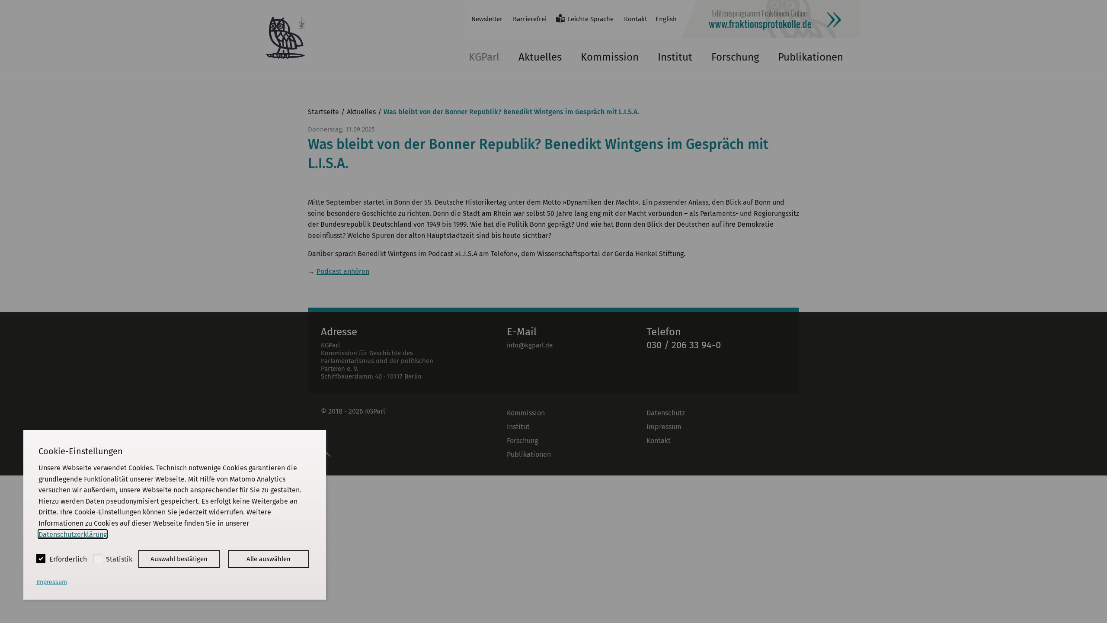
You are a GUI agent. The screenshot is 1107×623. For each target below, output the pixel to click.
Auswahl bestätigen (179, 559)
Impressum (51, 582)
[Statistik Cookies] (97, 558)
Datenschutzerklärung (72, 534)
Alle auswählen (268, 559)
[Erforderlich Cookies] (40, 558)
